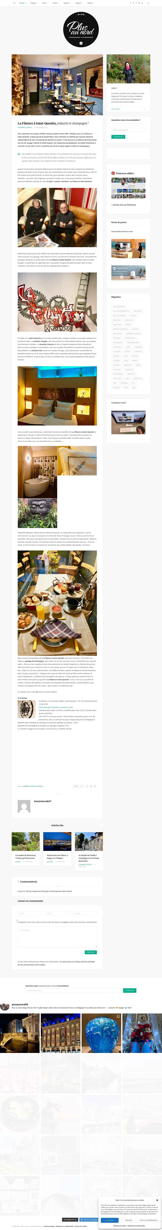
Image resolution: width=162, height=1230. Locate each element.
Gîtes (128, 347)
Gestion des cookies (81, 1226)
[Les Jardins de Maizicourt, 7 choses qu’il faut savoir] (26, 841)
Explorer (66, 3)
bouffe (135, 329)
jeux (126, 356)
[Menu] (14, 3)
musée (135, 360)
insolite (138, 351)
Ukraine (124, 383)
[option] (26, 849)
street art (137, 378)
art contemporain (121, 311)
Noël (138, 365)
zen (134, 387)
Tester (44, 3)
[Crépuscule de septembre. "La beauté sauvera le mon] (142, 1114)
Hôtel (127, 351)
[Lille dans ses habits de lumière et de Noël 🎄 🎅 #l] (60, 1033)
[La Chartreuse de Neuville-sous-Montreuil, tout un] (142, 1196)
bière (128, 324)
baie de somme (119, 315)
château (116, 338)
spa (127, 378)
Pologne (129, 369)
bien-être (117, 324)
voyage (116, 387)
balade (133, 315)
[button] (157, 1200)
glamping (117, 347)
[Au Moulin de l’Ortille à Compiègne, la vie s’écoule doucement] (89, 841)
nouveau (39, 786)
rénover (131, 374)
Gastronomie (133, 342)
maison (135, 356)
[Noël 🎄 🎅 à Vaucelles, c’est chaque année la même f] (142, 1033)
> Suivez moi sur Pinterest (123, 205)
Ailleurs (50, 861)
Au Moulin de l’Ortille (89, 858)
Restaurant (118, 374)
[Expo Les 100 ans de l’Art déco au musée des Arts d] (101, 1033)
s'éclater (117, 378)
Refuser (128, 1220)
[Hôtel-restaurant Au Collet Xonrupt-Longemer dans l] (20, 1114)
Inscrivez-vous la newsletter (47, 986)
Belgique (129, 320)
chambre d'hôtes (28, 786)
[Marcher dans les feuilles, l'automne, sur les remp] (20, 1074)
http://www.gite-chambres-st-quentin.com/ (56, 707)
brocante (117, 333)
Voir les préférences (148, 1220)
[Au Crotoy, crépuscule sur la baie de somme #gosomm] (142, 1074)
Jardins (18, 861)
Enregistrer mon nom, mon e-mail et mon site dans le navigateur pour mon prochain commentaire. (57, 922)
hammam (138, 347)
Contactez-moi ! (118, 402)
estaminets (118, 342)
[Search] (147, 3)
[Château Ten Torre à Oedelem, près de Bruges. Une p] (20, 1155)
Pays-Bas (117, 369)
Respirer (78, 3)
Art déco (138, 311)
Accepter (109, 1220)
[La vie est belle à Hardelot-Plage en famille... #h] (142, 1155)
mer (126, 360)
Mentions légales (49, 1226)
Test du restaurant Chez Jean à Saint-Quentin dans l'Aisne (49, 891)
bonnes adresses (120, 329)
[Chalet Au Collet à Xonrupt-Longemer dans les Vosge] (60, 1155)
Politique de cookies (119, 1226)
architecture (119, 306)
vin (133, 383)
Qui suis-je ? (115, 109)
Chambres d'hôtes (25, 127)
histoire (116, 351)
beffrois (117, 320)
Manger (33, 3)
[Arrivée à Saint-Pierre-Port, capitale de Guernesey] (101, 1155)
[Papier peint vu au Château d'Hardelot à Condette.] (101, 1196)
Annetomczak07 (42, 801)
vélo (126, 387)
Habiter (90, 3)
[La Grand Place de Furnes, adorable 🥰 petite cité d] (101, 1114)
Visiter (55, 3)
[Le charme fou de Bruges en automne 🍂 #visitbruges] (101, 1074)
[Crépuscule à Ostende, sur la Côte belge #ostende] (60, 1114)
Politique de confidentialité (136, 1226)
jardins (116, 356)
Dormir (21, 3)
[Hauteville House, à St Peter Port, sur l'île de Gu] (20, 1196)
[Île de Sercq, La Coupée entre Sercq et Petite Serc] (60, 1196)
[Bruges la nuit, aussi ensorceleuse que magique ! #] (20, 1033)
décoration (130, 338)
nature (116, 365)
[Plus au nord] (81, 30)
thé (114, 383)
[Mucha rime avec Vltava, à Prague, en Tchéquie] (57, 841)
